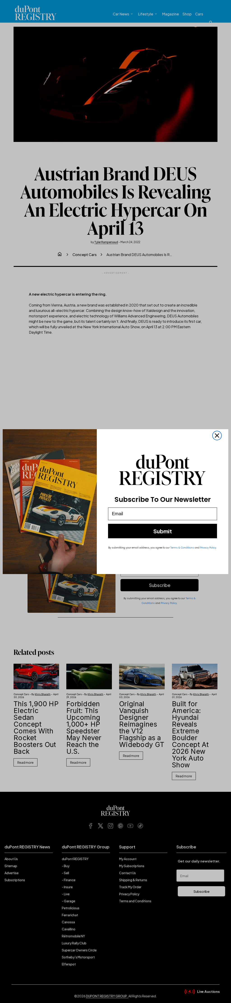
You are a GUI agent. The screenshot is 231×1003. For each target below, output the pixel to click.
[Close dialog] (217, 435)
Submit (162, 531)
